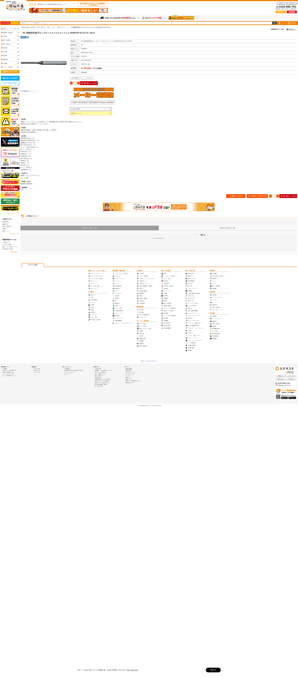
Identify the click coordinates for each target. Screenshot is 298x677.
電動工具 (4, 224)
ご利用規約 (67, 368)
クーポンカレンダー (130, 374)
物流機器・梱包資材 (118, 270)
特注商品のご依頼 (7, 249)
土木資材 (91, 292)
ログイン (281, 12)
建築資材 (212, 292)
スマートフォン (151, 361)
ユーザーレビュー (89, 228)
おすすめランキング (130, 372)
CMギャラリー (129, 379)
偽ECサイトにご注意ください (102, 382)
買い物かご (291, 379)
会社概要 (5, 368)
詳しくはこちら (132, 670)
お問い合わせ (292, 3)
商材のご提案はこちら (8, 372)
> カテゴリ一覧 (14, 234)
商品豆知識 (128, 370)
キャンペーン (129, 375)
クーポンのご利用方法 (100, 372)
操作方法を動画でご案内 (101, 384)
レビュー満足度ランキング (9, 375)
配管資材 (212, 270)
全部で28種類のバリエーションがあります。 (82, 78)
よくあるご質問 (75, 109)
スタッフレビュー (228, 228)
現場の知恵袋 (129, 368)
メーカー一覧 (37, 372)
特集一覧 (128, 377)
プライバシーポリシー (69, 372)
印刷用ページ (292, 29)
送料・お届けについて (100, 374)
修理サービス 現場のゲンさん (9, 247)
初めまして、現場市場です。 (10, 370)
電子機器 (212, 313)
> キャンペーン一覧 (12, 213)
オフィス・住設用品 (143, 320)
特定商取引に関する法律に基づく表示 (73, 370)
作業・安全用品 (166, 270)
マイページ (291, 376)
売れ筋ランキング (130, 382)
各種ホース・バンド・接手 (96, 270)
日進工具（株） (86, 64)
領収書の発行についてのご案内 (102, 379)
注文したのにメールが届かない (102, 380)
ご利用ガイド (281, 3)
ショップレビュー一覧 (8, 374)
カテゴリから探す (33, 265)
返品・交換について (100, 375)
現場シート (5, 231)
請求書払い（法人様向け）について (103, 370)
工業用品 (139, 270)
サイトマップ (67, 374)
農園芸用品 (140, 307)
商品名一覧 (36, 370)
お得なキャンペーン (76, 113)
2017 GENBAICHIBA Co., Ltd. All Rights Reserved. (149, 405)
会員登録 (292, 12)
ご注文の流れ (98, 368)
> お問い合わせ (14, 252)
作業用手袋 (5, 222)
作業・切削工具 (190, 270)
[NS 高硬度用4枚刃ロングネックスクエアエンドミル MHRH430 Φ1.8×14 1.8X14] (43, 62)
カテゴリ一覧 (5, 23)
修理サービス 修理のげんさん (133, 380)
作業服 (4, 228)
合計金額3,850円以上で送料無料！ (93, 4)
